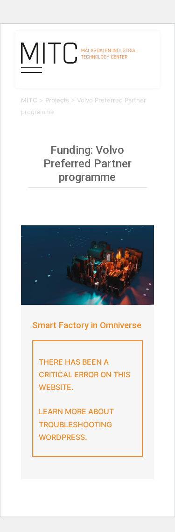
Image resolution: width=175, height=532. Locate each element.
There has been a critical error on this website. (84, 374)
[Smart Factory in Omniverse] (87, 265)
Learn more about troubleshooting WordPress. (76, 424)
